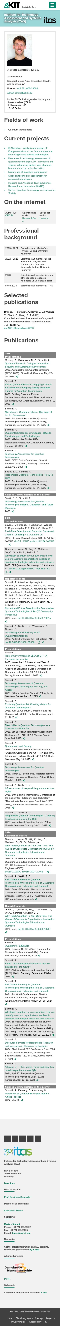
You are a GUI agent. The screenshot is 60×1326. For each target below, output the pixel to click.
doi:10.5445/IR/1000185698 (19, 642)
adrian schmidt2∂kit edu (19, 93)
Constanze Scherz (13, 1210)
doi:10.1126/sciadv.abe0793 (19, 328)
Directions (9, 1183)
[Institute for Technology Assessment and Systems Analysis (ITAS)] (50, 20)
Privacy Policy (18, 1322)
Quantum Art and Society (18, 746)
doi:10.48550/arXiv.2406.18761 (34, 929)
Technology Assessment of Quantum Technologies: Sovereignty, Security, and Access (26, 686)
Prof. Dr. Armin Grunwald (17, 1197)
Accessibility (35, 1322)
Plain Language (23, 1318)
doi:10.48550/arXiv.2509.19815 (34, 618)
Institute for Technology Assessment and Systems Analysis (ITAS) (29, 7)
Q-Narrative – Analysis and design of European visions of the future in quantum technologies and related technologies (30, 151)
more (7, 1279)
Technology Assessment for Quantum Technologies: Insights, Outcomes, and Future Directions (29, 504)
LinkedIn (44, 218)
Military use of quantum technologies (27, 172)
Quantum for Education (17, 945)
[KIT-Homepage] (12, 4)
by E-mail (34, 1250)
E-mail (44, 1293)
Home (9, 1318)
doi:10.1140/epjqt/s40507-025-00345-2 (29, 568)
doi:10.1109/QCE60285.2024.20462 (24, 871)
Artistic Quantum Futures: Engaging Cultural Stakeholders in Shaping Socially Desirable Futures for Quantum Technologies (28, 387)
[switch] (39, 5)
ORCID (9, 215)
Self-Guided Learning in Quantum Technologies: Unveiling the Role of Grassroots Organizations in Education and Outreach (29, 882)
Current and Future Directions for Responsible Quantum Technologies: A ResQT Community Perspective (29, 611)
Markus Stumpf (12, 1224)
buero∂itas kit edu (21, 1233)
